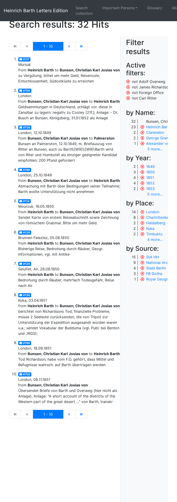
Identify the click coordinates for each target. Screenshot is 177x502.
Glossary (154, 8)
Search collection (84, 11)
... (154, 149)
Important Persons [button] (118, 8)
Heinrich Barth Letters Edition (36, 10)
